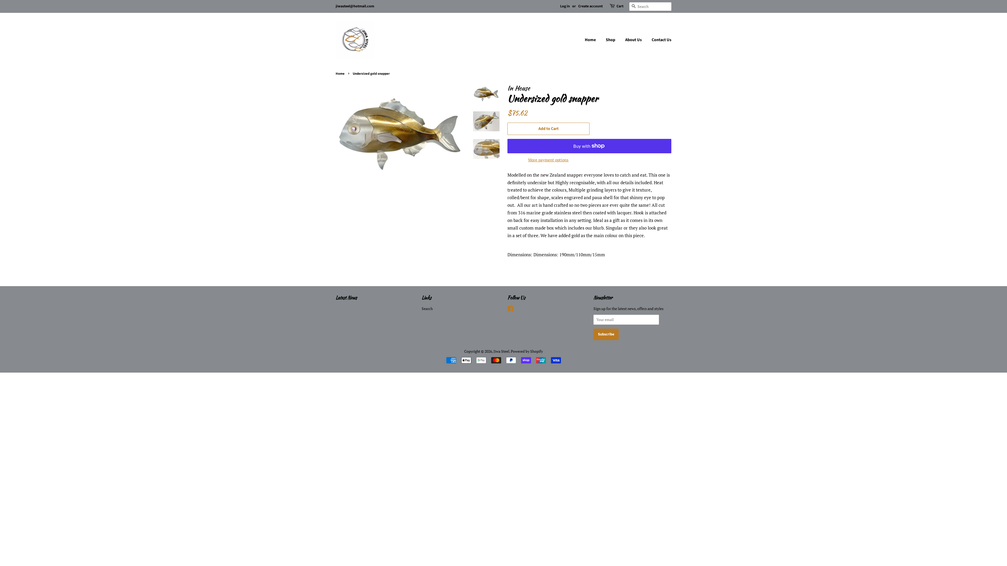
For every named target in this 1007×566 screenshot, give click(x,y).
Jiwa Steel (501, 351)
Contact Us (661, 40)
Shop (610, 40)
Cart (620, 6)
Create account (590, 6)
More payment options (548, 159)
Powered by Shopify (527, 351)
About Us (633, 40)
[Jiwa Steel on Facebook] (510, 309)
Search (427, 308)
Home (590, 40)
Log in (565, 6)
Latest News (346, 297)
